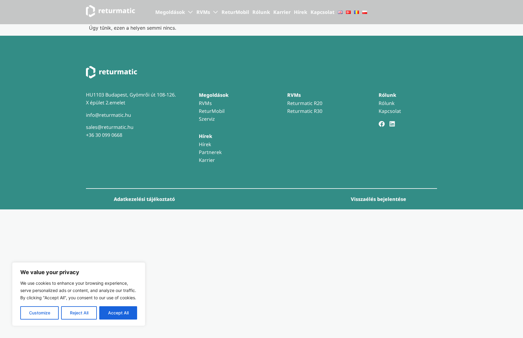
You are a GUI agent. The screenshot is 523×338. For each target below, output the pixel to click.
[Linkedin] (392, 124)
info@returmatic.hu (108, 115)
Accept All (118, 312)
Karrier (282, 12)
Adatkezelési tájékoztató (144, 199)
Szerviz (207, 119)
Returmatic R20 (304, 103)
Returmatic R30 (304, 111)
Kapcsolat (322, 12)
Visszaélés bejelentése (378, 199)
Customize (39, 312)
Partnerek (210, 152)
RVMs (205, 103)
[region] (78, 294)
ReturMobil (235, 12)
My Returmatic (412, 12)
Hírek (300, 12)
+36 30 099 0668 (104, 135)
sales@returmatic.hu (109, 127)
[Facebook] (382, 124)
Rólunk (261, 12)
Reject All (79, 312)
